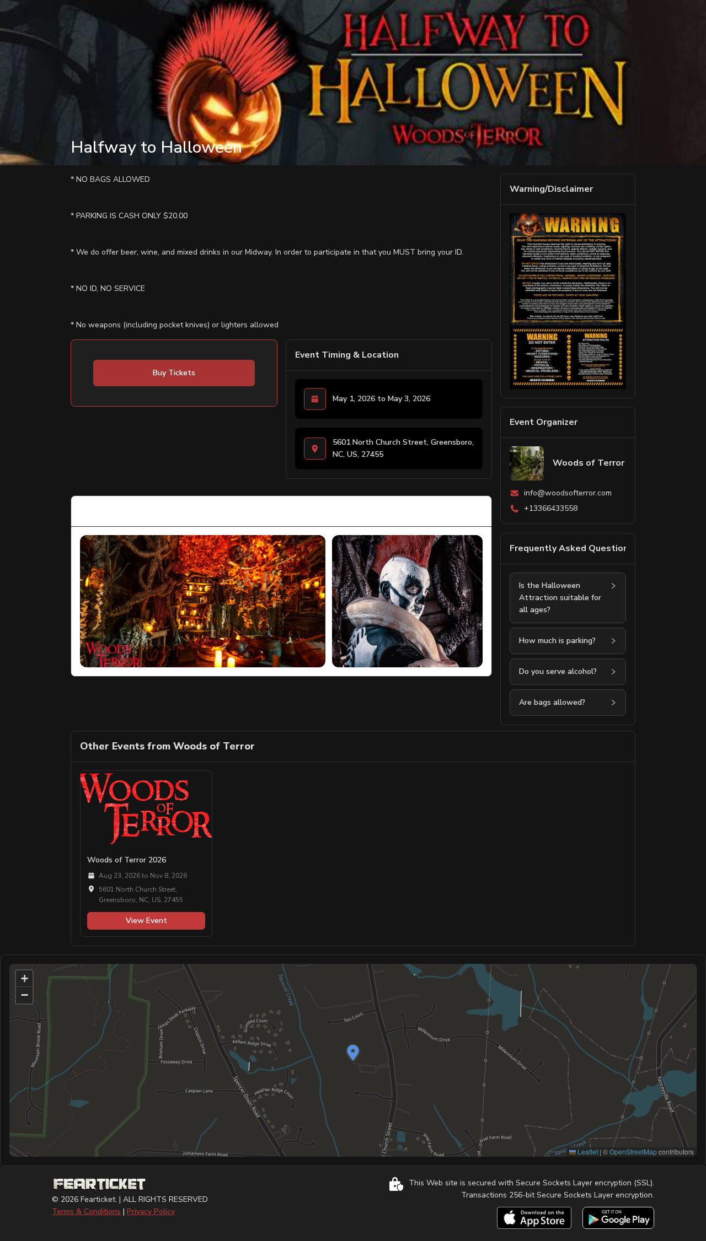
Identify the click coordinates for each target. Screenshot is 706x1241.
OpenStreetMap (633, 1151)
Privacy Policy (151, 1211)
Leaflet (587, 1151)
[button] (613, 586)
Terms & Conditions (86, 1211)
